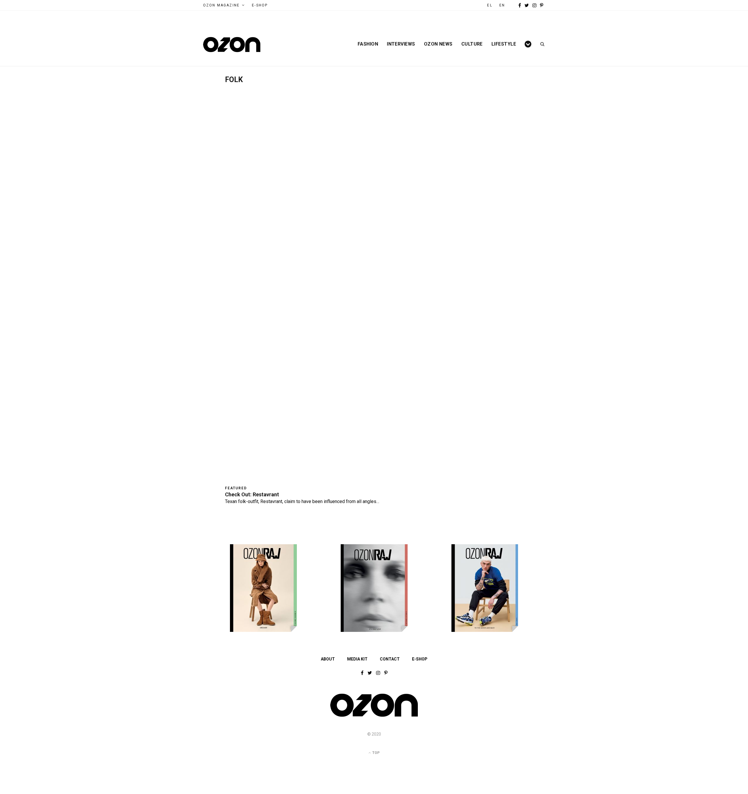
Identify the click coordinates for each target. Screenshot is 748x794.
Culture (472, 44)
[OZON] (374, 716)
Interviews (401, 44)
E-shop (419, 659)
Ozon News (438, 44)
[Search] (540, 44)
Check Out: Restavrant (252, 494)
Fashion (368, 44)
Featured (236, 488)
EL (489, 5)
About (328, 659)
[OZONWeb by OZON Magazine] (231, 45)
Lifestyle (503, 44)
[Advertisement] (374, 128)
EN (502, 5)
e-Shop (260, 5)
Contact (390, 659)
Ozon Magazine (221, 5)
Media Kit (357, 659)
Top (375, 753)
